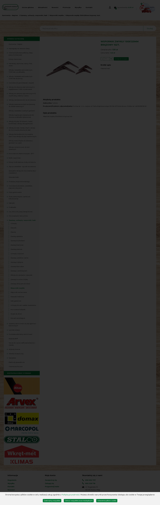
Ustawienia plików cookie (106, 501)
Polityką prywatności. (71, 495)
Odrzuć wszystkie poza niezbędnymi (79, 501)
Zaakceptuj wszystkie (52, 501)
